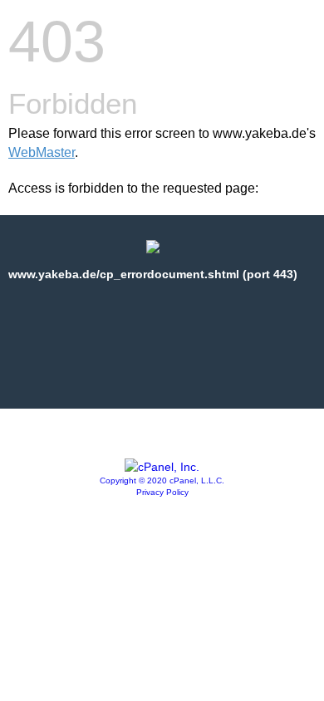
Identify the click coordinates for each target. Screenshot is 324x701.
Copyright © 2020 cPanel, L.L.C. (162, 480)
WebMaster (41, 152)
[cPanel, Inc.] (162, 466)
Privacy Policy (162, 492)
